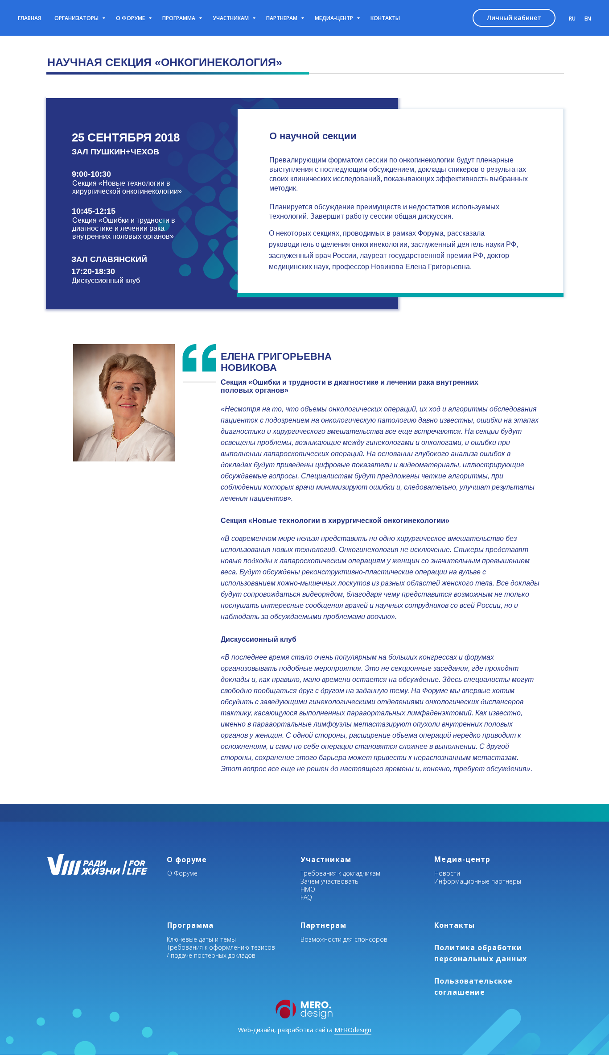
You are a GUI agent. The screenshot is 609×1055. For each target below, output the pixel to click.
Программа (179, 18)
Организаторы (77, 18)
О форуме (131, 18)
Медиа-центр (334, 18)
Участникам (231, 18)
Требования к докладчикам (340, 873)
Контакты (385, 18)
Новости (447, 873)
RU (572, 18)
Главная (29, 18)
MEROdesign (352, 1030)
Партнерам (282, 18)
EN (587, 18)
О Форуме (182, 873)
